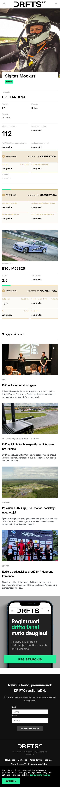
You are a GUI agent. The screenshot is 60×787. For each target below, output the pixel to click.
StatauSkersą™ (18, 764)
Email (14, 707)
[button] (4, 4)
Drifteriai (22, 760)
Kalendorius (36, 760)
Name (14, 716)
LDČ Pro (10, 439)
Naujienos (10, 760)
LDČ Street (34, 439)
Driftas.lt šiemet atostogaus (19, 385)
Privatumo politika (37, 764)
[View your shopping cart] (56, 4)
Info (4, 380)
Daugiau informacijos (40, 775)
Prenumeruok (30, 728)
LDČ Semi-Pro (21, 439)
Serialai (48, 760)
